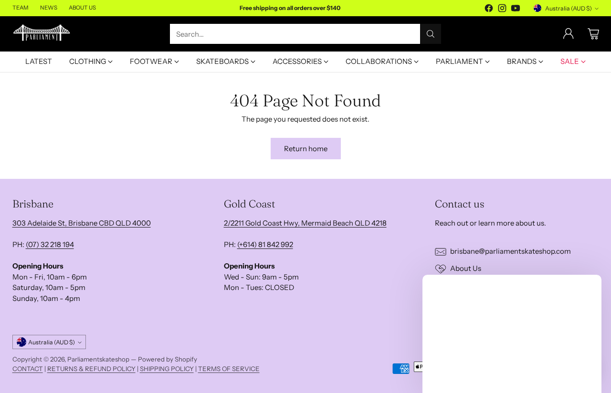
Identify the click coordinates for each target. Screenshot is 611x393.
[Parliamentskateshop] (42, 34)
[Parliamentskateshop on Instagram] (502, 9)
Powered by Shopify (167, 359)
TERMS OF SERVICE (229, 368)
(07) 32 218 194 (50, 244)
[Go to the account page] (568, 34)
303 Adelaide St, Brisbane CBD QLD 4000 (81, 223)
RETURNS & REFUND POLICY (91, 368)
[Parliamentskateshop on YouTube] (515, 9)
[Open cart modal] (593, 34)
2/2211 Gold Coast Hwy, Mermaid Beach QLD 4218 (305, 223)
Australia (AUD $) (568, 8)
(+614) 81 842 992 (265, 244)
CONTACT (27, 368)
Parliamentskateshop (98, 359)
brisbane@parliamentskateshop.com (510, 251)
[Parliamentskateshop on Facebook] (489, 9)
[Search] (430, 34)
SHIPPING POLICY (167, 368)
